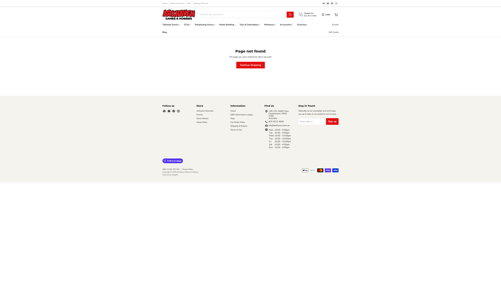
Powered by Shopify (170, 175)
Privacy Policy (187, 169)
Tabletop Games (170, 24)
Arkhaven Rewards (177, 3)
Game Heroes (202, 118)
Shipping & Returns (200, 3)
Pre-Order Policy (237, 122)
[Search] (290, 15)
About (164, 3)
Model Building (227, 24)
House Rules (201, 122)
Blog (164, 32)
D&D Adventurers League (241, 114)
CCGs (187, 24)
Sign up (332, 121)
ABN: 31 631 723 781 (171, 169)
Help (189, 3)
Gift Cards (334, 32)
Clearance (302, 24)
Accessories (286, 24)
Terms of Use (236, 129)
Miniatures (269, 24)
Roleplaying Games (204, 24)
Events (335, 24)
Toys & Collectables (249, 24)
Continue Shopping (250, 65)
